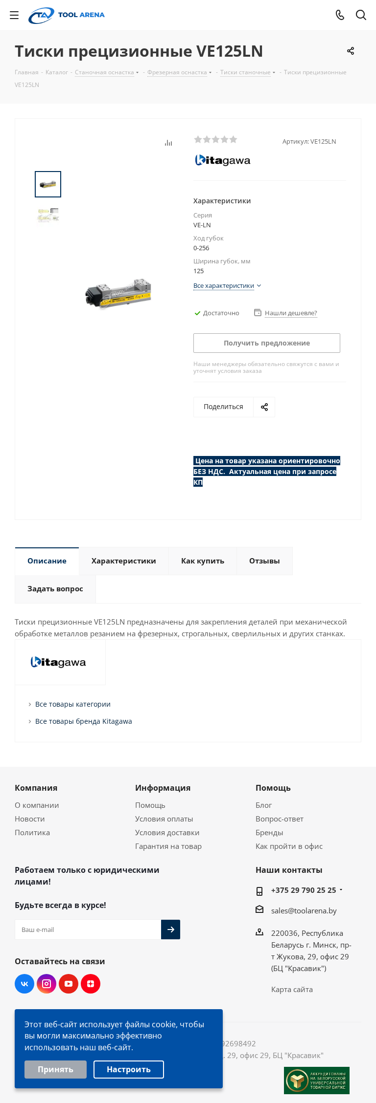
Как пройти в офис (289, 846)
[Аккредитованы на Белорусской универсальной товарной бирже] (317, 1080)
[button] (197, 138)
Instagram (46, 984)
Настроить (129, 1069)
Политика (32, 832)
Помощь (150, 805)
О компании (37, 805)
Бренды (269, 832)
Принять (55, 1069)
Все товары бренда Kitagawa (83, 721)
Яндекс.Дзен (90, 984)
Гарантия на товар (168, 846)
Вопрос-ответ (280, 818)
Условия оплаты (164, 818)
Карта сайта (292, 989)
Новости (30, 818)
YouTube (68, 984)
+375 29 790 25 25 (303, 890)
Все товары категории (73, 704)
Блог (264, 805)
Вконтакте (24, 984)
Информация (162, 787)
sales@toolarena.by (304, 910)
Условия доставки (167, 832)
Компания (36, 787)
